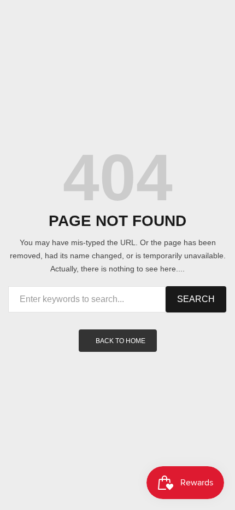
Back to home (120, 341)
